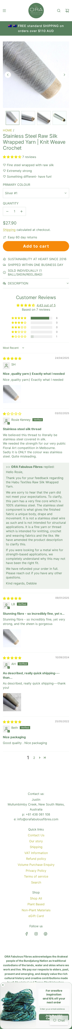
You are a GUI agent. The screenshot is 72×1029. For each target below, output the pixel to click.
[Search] (59, 10)
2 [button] (34, 758)
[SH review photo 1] (12, 394)
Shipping (9, 230)
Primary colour (16, 185)
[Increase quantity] (21, 211)
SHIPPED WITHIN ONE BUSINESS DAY (35, 265)
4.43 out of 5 (46, 305)
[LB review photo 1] (12, 638)
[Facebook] (26, 934)
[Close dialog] (3, 985)
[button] (8, 75)
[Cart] (67, 10)
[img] (12, 358)
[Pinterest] (45, 934)
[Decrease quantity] (7, 211)
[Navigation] (4, 10)
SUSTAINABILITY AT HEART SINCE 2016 (37, 259)
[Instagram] (36, 934)
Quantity (11, 203)
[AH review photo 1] (12, 702)
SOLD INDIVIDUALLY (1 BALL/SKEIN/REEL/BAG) (25, 272)
